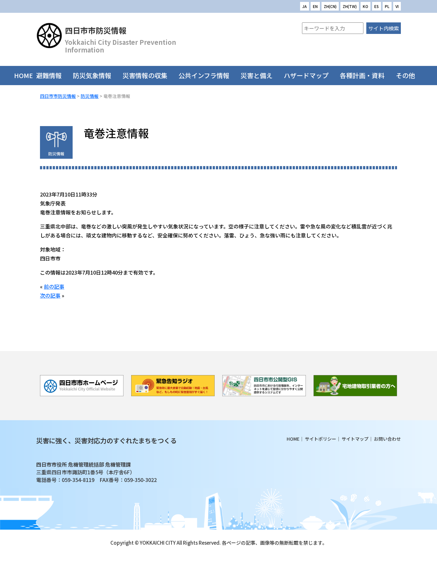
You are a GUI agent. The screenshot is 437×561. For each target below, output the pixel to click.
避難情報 (49, 75)
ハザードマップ (306, 75)
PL (387, 6)
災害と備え (257, 75)
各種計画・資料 (362, 75)
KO (365, 6)
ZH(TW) (350, 6)
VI (397, 6)
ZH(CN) (330, 6)
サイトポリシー (320, 439)
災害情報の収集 (145, 75)
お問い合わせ (387, 439)
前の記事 (54, 286)
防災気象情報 (92, 75)
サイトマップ (355, 439)
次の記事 (50, 295)
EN (315, 6)
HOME (23, 75)
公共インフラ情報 (204, 75)
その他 (405, 75)
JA (304, 6)
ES (376, 6)
